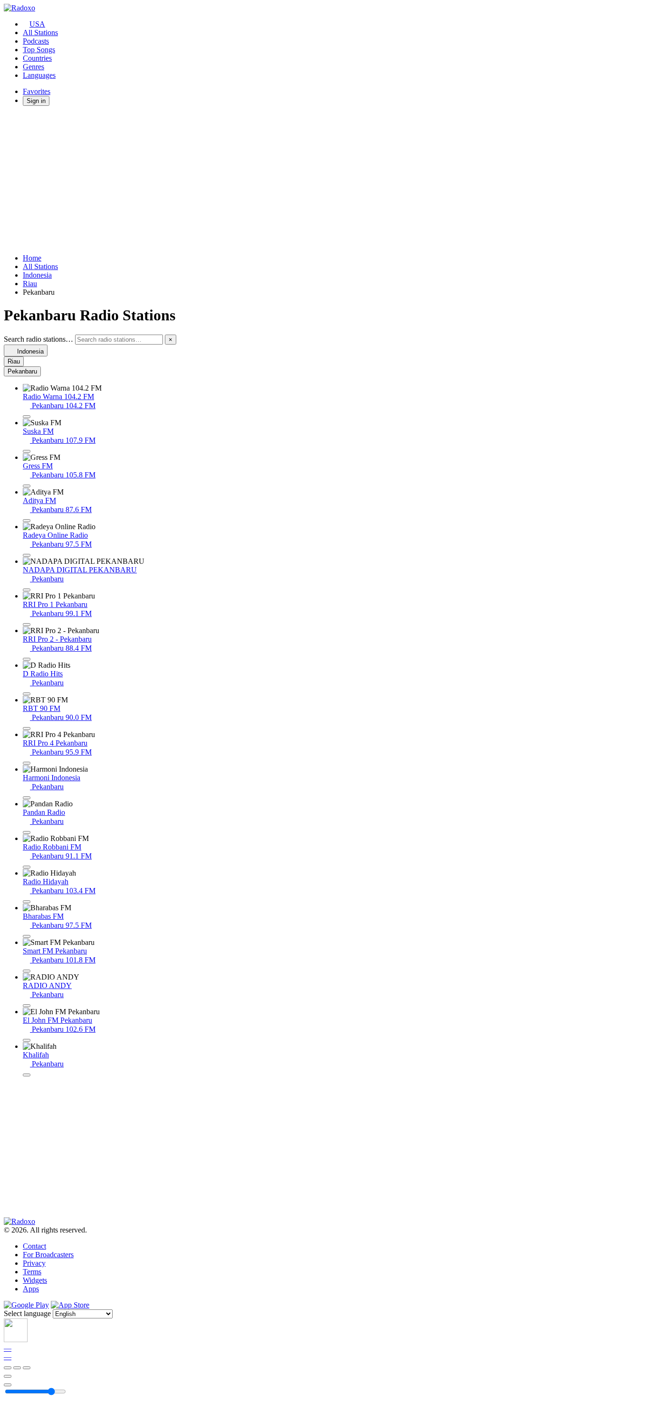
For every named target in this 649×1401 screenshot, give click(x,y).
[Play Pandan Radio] (26, 832)
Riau (30, 284)
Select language (27, 1313)
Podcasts (36, 41)
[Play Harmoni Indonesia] (26, 797)
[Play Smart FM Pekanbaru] (26, 971)
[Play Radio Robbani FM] (26, 867)
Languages (39, 75)
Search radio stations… (38, 339)
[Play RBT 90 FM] (26, 728)
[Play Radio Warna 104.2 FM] (26, 416)
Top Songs (39, 50)
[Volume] (7, 1384)
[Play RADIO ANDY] (26, 1005)
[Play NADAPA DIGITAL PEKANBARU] (26, 589)
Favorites (36, 91)
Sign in (36, 100)
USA (37, 24)
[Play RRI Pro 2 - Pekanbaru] (26, 659)
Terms (32, 1272)
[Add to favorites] (7, 1376)
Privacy (34, 1263)
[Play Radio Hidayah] (26, 901)
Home (32, 258)
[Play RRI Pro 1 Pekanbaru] (26, 624)
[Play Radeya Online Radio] (26, 555)
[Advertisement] (289, 179)
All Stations (40, 32)
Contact (34, 1246)
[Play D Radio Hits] (26, 693)
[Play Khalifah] (26, 1075)
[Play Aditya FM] (26, 520)
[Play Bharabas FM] (26, 936)
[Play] (17, 1367)
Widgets (35, 1280)
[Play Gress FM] (26, 486)
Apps (31, 1289)
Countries (37, 58)
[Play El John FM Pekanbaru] (26, 1040)
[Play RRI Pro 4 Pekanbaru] (26, 763)
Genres (33, 67)
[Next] (26, 1367)
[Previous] (7, 1367)
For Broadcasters (48, 1255)
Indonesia (37, 275)
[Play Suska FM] (26, 451)
